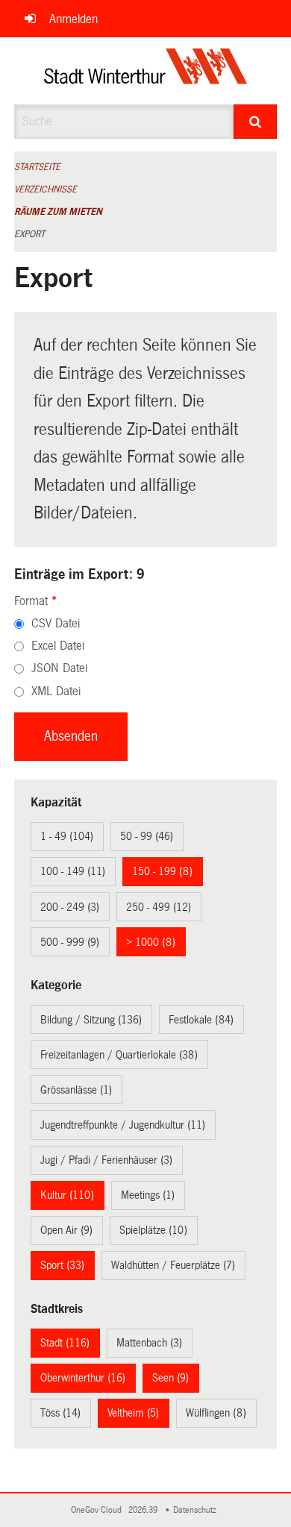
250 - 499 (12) (158, 907)
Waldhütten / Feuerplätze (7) (173, 1265)
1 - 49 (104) (66, 836)
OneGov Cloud (98, 1510)
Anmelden (73, 19)
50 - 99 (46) (146, 836)
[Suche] (256, 121)
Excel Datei (57, 645)
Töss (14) (60, 1413)
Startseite (37, 167)
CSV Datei (55, 623)
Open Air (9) (66, 1230)
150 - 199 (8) (162, 871)
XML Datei (56, 691)
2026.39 (144, 1510)
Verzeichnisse (45, 189)
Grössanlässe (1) (76, 1090)
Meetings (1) (148, 1195)
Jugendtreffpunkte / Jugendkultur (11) (122, 1125)
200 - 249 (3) (69, 907)
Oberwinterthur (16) (82, 1378)
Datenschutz (197, 1510)
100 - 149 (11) (72, 871)
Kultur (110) (67, 1195)
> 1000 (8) (150, 942)
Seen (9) (170, 1378)
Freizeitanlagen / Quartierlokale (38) (119, 1055)
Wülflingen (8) (216, 1413)
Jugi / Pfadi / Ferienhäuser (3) (106, 1160)
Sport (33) (62, 1265)
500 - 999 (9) (69, 942)
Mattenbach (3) (149, 1343)
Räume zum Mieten (58, 212)
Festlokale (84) (201, 1020)
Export (29, 234)
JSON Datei (59, 668)
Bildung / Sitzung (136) (91, 1020)
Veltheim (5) (133, 1413)
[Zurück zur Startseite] (146, 70)
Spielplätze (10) (153, 1230)
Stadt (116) (65, 1343)
